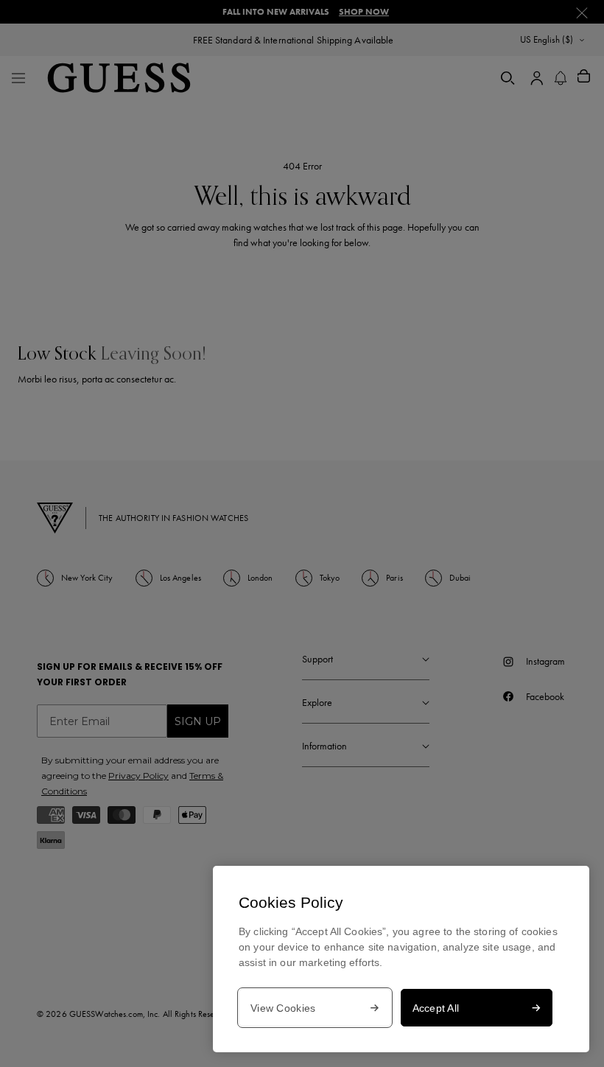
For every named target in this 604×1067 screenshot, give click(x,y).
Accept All (436, 1008)
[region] (401, 959)
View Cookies (282, 1008)
